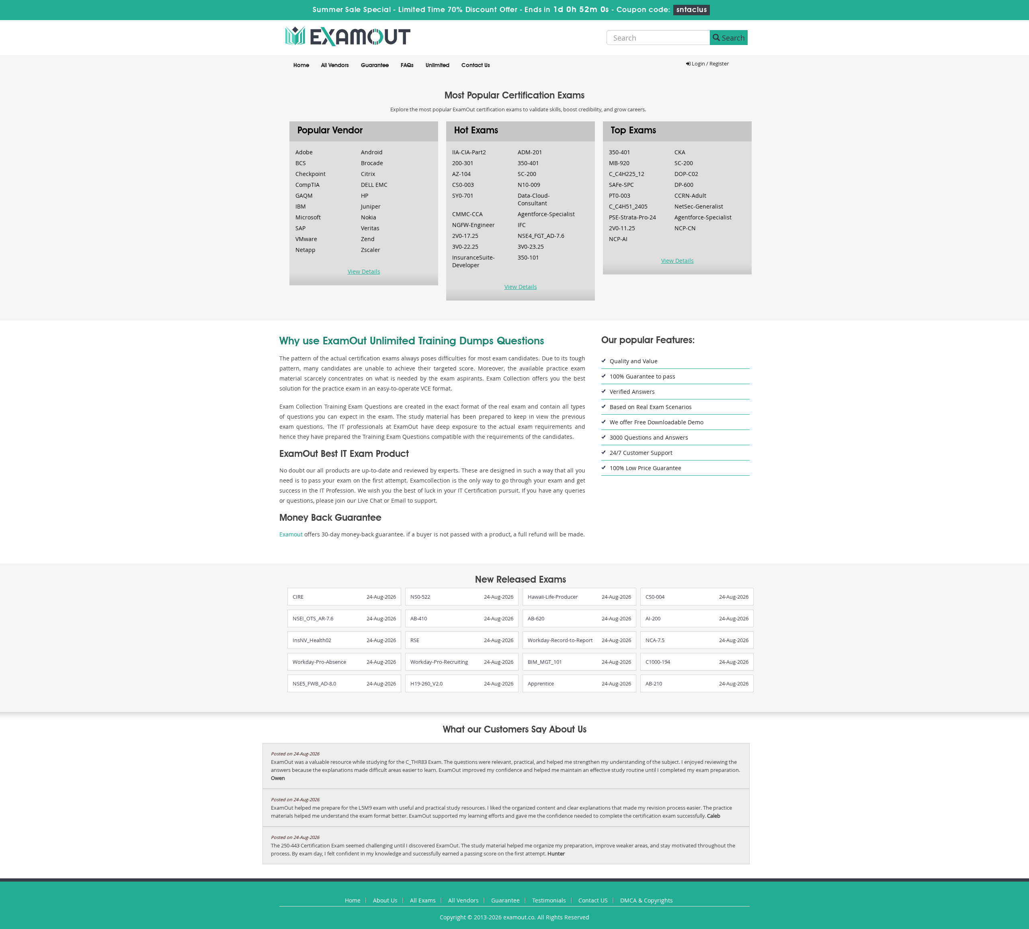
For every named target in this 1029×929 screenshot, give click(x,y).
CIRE (298, 596)
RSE (414, 640)
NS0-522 (420, 596)
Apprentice (541, 683)
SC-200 (527, 174)
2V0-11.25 (622, 228)
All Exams (423, 900)
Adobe (304, 152)
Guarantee (375, 65)
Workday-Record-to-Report (560, 640)
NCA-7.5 (655, 640)
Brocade (372, 163)
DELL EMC (374, 184)
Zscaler (370, 250)
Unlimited (437, 65)
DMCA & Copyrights (646, 900)
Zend (368, 239)
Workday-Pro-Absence (319, 661)
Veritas (370, 228)
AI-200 (653, 618)
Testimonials (549, 900)
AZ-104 (461, 174)
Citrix (368, 174)
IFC (522, 225)
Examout (291, 534)
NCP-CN (685, 228)
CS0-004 (655, 596)
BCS (300, 163)
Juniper (371, 206)
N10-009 (529, 184)
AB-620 (536, 618)
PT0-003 (619, 195)
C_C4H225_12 (626, 174)
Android (372, 152)
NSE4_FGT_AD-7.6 (541, 235)
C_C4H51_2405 (628, 206)
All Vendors (335, 65)
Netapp (305, 250)
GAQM (304, 195)
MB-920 (619, 163)
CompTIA (307, 184)
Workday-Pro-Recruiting (439, 661)
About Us (385, 900)
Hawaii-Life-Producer (553, 596)
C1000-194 (658, 661)
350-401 (528, 163)
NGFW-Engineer (473, 225)
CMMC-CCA (467, 214)
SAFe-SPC (621, 184)
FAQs (407, 65)
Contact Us (475, 65)
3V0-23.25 (531, 246)
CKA (679, 152)
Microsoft (308, 217)
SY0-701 (463, 195)
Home (301, 65)
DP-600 (683, 184)
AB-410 (418, 618)
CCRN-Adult (690, 195)
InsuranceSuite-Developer (473, 261)
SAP (300, 228)
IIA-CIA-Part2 (469, 152)
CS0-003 (463, 184)
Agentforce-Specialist (546, 214)
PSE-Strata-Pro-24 (632, 217)
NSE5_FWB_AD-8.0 (314, 683)
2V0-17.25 (465, 235)
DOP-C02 (686, 174)
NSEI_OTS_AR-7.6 (313, 618)
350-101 (528, 257)
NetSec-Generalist (698, 206)
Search (732, 38)
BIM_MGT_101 (545, 661)
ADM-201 (530, 152)
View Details (364, 271)
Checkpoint (310, 174)
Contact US (593, 900)
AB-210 (654, 683)
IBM (300, 206)
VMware (306, 239)
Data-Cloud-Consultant (534, 199)
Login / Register (710, 63)
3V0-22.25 (465, 246)
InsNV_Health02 (312, 640)
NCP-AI (618, 239)
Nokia (368, 217)
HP (364, 195)
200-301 (463, 163)
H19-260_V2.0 (426, 683)
